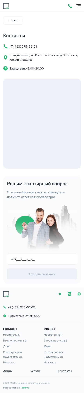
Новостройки (12, 334)
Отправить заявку (42, 274)
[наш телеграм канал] (59, 294)
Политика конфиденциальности (32, 382)
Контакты (65, 371)
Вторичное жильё (14, 340)
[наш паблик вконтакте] (69, 294)
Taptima (24, 387)
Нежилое (9, 362)
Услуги (35, 371)
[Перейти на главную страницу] (6, 6)
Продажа (10, 328)
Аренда (49, 328)
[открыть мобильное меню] (78, 6)
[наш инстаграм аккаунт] (79, 294)
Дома (7, 346)
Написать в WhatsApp (24, 316)
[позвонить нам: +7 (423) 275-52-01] (70, 6)
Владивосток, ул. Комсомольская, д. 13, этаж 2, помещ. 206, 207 (43, 57)
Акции (8, 371)
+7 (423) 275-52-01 (23, 46)
